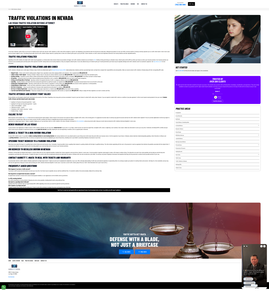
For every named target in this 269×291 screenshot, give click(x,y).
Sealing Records (179, 151)
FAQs (22, 260)
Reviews (133, 4)
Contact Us (144, 4)
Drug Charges (178, 132)
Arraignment (178, 112)
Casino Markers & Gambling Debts (182, 122)
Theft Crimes (178, 158)
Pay (138, 4)
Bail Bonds (178, 119)
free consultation (80, 121)
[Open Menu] (191, 4)
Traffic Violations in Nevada (181, 161)
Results (116, 4)
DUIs (95, 60)
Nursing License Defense (181, 141)
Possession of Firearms (180, 148)
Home (9, 9)
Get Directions (11, 276)
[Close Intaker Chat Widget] (264, 246)
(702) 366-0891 (180, 4)
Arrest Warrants (179, 115)
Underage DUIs (178, 164)
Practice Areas (124, 4)
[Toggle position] (261, 246)
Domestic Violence (179, 128)
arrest (26, 117)
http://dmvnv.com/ (157, 61)
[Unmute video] (244, 246)
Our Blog (37, 260)
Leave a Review (16, 260)
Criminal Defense (179, 125)
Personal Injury (179, 145)
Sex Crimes (178, 154)
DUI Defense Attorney (180, 135)
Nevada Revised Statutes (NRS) (59, 70)
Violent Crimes (179, 167)
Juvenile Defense (179, 138)
